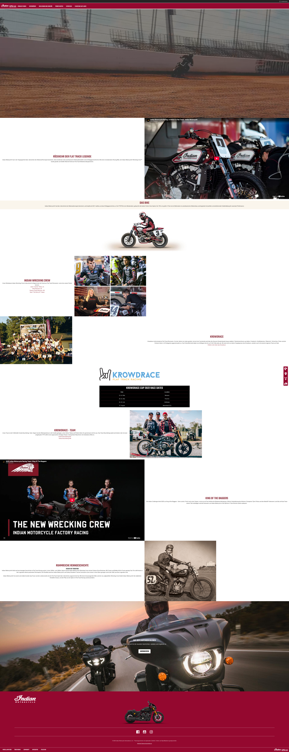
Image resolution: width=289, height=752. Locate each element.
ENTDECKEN (69, 6)
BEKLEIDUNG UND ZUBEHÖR (45, 6)
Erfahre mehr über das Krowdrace (217, 345)
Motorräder (32, 6)
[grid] (144, 398)
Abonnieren (144, 651)
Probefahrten (59, 6)
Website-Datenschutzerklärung (144, 743)
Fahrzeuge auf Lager (80, 6)
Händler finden (22, 6)
